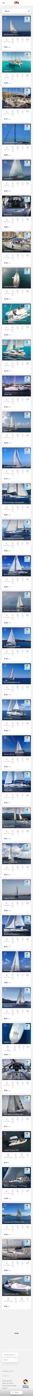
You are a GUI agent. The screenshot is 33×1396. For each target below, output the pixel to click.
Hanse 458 (8, 394)
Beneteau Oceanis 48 (11, 106)
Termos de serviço (7, 1383)
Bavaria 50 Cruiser (10, 1186)
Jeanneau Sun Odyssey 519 (13, 466)
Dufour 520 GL (9, 754)
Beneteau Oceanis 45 (11, 934)
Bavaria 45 (8, 214)
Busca (7, 11)
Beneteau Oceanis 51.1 (12, 574)
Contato (4, 1388)
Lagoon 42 (8, 71)
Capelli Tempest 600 (11, 1150)
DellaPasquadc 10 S (11, 1042)
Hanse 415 (7, 430)
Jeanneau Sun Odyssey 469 (14, 538)
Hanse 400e (8, 179)
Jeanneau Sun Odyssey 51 (13, 250)
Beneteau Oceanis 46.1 (12, 646)
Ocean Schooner (10, 286)
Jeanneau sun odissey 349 (13, 1114)
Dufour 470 (8, 790)
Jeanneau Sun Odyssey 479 (14, 502)
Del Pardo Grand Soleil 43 (13, 1078)
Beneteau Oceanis (10, 1258)
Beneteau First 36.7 (11, 35)
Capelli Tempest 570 (11, 1294)
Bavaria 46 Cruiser (10, 143)
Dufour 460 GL (9, 826)
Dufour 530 (8, 718)
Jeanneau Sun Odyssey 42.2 (14, 1222)
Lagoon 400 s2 (9, 898)
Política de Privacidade (9, 1385)
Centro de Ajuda (7, 1381)
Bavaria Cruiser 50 (10, 862)
